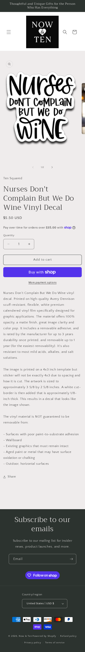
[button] (9, 32)
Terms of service (55, 642)
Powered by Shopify (44, 636)
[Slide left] (33, 167)
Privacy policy (32, 642)
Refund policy (68, 636)
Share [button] (12, 476)
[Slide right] (52, 167)
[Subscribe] (71, 559)
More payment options (43, 282)
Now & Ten (25, 636)
